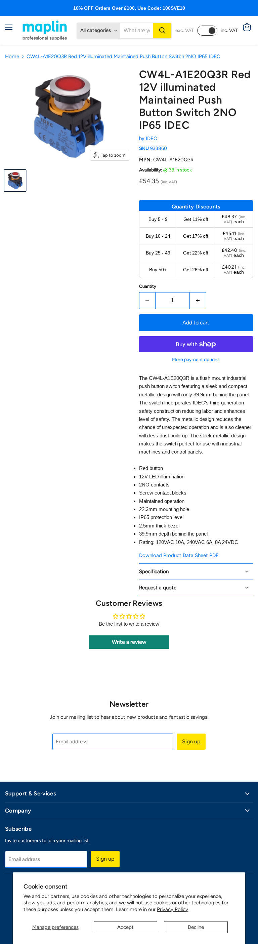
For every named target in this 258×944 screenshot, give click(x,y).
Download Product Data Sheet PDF (178, 555)
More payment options (196, 359)
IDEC (151, 138)
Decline (196, 927)
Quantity (147, 286)
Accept (125, 927)
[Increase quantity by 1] (198, 300)
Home (12, 57)
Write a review (129, 642)
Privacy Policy (172, 909)
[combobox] (136, 30)
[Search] (162, 30)
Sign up (191, 741)
